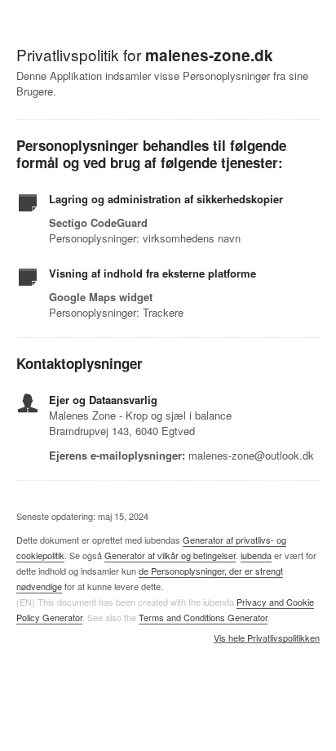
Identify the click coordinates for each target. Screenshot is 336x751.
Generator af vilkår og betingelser (170, 555)
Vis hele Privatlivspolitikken (267, 638)
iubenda (256, 555)
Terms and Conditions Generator (203, 617)
